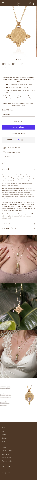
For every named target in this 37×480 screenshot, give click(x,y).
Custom (4, 438)
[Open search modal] (30, 3)
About (4, 434)
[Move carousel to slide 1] (16, 402)
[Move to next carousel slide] (24, 402)
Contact (4, 447)
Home (4, 428)
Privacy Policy (6, 457)
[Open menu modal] (3, 3)
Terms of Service (7, 461)
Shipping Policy (6, 451)
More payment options (18, 133)
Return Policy (6, 454)
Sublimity (13, 473)
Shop (3, 431)
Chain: (7, 110)
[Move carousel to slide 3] (21, 402)
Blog (3, 441)
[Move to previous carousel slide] (13, 402)
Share (6, 163)
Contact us (12, 157)
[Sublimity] (18, 3)
